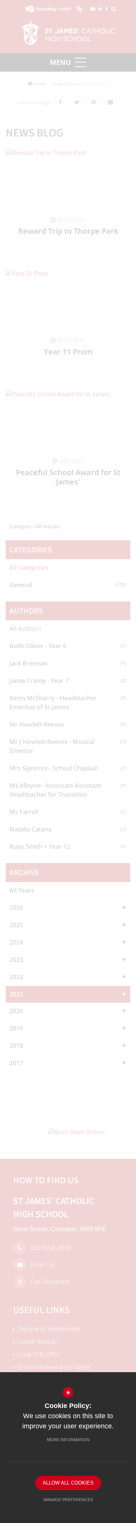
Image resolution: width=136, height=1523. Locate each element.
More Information (68, 1439)
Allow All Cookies (68, 1483)
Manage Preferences (68, 1499)
